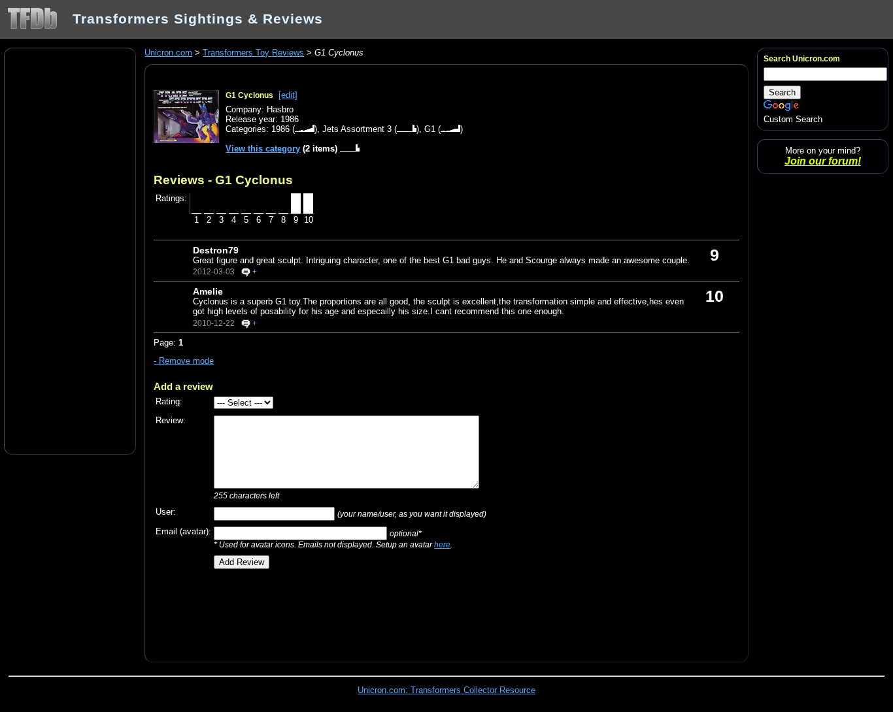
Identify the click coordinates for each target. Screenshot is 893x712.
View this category (263, 149)
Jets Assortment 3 (357, 129)
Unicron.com (168, 52)
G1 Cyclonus (249, 95)
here (442, 544)
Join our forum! (822, 161)
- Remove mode (184, 361)
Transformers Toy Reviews (253, 52)
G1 (429, 129)
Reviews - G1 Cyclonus (223, 179)
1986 (280, 129)
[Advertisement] (70, 250)
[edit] (287, 95)
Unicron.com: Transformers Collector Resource (446, 690)
